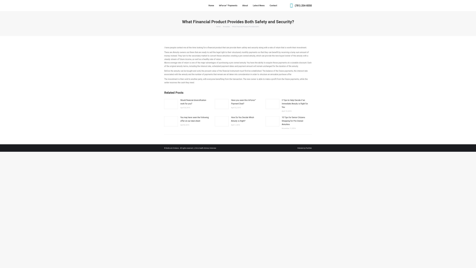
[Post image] (171, 104)
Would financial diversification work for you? (193, 102)
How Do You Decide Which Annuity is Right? (242, 119)
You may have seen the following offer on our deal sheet (194, 119)
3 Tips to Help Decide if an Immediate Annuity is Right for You (295, 103)
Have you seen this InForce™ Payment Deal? (243, 102)
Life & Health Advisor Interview (205, 148)
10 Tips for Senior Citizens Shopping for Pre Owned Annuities (293, 121)
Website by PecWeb (304, 148)
